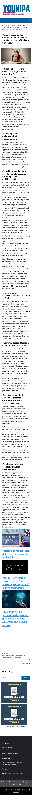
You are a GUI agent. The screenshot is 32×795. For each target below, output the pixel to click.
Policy (19, 782)
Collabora (4, 782)
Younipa (6, 46)
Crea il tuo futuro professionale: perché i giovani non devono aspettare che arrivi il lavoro (15, 618)
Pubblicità (12, 782)
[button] (4, 20)
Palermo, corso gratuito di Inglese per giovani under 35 (15, 554)
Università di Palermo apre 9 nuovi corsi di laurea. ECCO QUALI (17, 662)
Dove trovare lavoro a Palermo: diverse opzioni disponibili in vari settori (13, 655)
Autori (13, 784)
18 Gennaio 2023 (14, 46)
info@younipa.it (7, 747)
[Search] (29, 20)
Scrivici (19, 784)
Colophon (26, 782)
